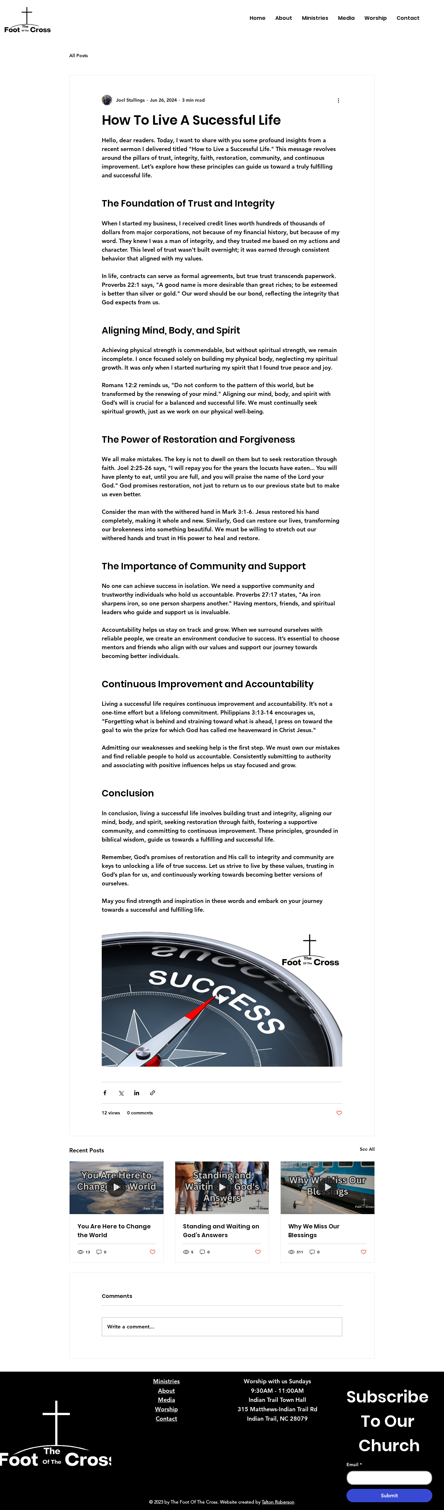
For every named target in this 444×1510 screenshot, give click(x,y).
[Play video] (222, 999)
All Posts (78, 55)
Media (166, 1399)
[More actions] (338, 100)
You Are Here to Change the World (114, 1230)
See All (367, 1149)
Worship (166, 1409)
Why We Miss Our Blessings (314, 1230)
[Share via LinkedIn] (137, 1093)
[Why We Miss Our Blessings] (327, 1187)
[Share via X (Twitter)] (121, 1093)
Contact (166, 1418)
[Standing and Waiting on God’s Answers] (222, 1187)
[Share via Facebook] (105, 1093)
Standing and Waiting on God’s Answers (221, 1230)
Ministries (166, 1381)
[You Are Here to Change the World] (116, 1187)
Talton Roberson (278, 1502)
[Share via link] (153, 1093)
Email (354, 1464)
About (166, 1390)
